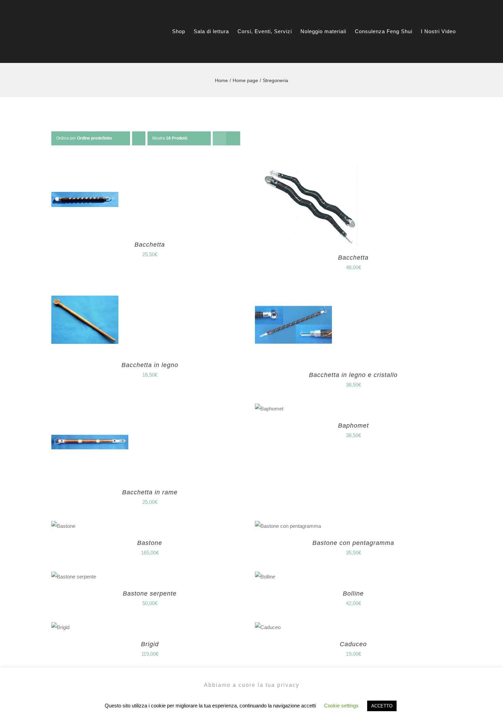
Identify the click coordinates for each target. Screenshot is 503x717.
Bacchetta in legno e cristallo (353, 374)
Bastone (149, 542)
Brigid (150, 644)
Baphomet (353, 425)
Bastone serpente (150, 593)
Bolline (353, 593)
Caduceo (353, 644)
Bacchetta (149, 244)
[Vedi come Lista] (233, 138)
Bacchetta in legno (149, 365)
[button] (482, 31)
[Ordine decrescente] (138, 138)
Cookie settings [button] (341, 705)
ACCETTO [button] (381, 705)
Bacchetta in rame (150, 492)
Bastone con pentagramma (353, 542)
